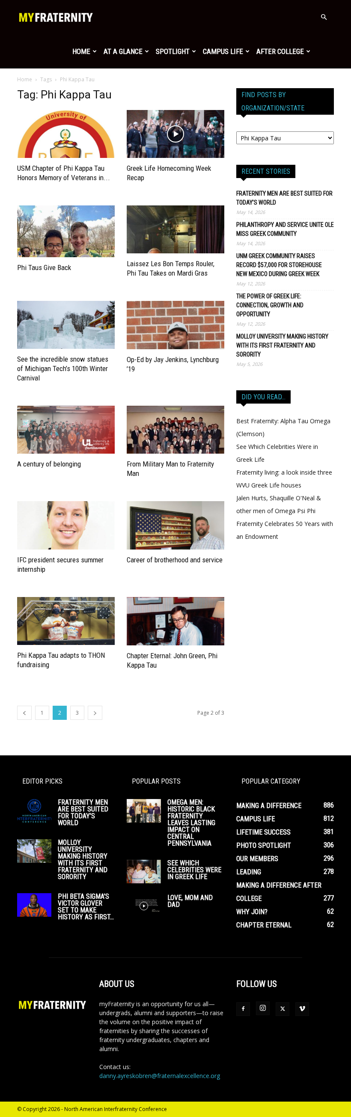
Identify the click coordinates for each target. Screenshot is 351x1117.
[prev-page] (24, 713)
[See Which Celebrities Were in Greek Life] (144, 871)
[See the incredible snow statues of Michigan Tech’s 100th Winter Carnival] (66, 325)
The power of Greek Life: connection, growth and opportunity (269, 305)
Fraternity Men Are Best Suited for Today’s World (284, 198)
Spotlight (173, 51)
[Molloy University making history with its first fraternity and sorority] (34, 851)
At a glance (123, 51)
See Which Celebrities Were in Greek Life (194, 870)
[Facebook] (243, 1009)
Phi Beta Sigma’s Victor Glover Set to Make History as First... (86, 906)
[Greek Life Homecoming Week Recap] (175, 134)
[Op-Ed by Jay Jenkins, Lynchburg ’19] (175, 325)
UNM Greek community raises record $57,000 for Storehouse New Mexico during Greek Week (279, 265)
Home (81, 51)
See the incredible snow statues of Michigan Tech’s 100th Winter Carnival (62, 368)
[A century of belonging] (66, 430)
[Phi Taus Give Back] (66, 231)
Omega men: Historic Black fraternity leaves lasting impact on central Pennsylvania (191, 822)
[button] (323, 17)
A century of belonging (49, 464)
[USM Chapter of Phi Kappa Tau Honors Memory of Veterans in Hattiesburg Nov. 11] (66, 134)
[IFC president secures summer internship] (66, 525)
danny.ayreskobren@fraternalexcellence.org (159, 1076)
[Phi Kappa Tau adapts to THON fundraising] (66, 621)
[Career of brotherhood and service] (175, 525)
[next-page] (95, 713)
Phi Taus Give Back (44, 267)
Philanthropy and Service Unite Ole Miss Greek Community (285, 229)
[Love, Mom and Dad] (144, 906)
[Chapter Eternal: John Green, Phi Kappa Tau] (175, 621)
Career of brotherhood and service (175, 560)
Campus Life (223, 51)
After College (280, 51)
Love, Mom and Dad (190, 901)
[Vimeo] (302, 1009)
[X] (282, 1009)
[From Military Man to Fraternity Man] (175, 430)
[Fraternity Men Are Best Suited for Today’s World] (34, 811)
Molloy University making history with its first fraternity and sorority (282, 345)
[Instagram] (263, 1008)
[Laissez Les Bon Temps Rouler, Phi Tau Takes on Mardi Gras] (175, 229)
